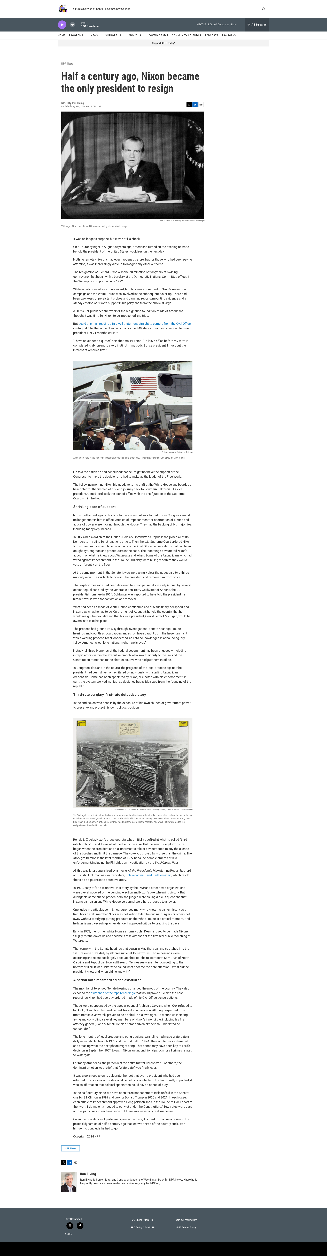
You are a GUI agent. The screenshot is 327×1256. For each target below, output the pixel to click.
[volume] (72, 25)
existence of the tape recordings (113, 993)
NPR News (67, 63)
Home (61, 35)
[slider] (77, 24)
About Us (135, 35)
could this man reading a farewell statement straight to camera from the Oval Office (135, 323)
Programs (76, 35)
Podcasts (211, 35)
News (94, 35)
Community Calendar (186, 35)
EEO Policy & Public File (143, 1227)
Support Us (113, 35)
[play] (62, 25)
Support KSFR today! (163, 43)
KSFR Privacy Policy (186, 1227)
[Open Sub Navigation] (85, 35)
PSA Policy (229, 35)
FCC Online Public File (142, 1220)
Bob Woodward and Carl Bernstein (149, 875)
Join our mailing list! (186, 1220)
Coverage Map (158, 35)
